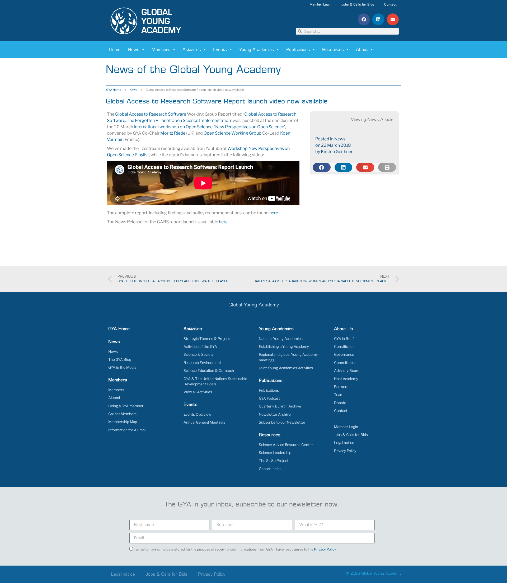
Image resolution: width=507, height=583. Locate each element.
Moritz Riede (172, 133)
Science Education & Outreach (209, 370)
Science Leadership (275, 453)
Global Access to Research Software (150, 114)
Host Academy (346, 379)
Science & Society (199, 354)
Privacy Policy (345, 451)
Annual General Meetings (204, 422)
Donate (340, 403)
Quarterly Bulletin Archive (280, 406)
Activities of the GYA (200, 346)
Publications (298, 50)
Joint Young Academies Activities (286, 368)
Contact (390, 4)
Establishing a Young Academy (284, 346)
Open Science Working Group (232, 133)
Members (161, 50)
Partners (341, 387)
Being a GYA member (125, 406)
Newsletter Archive (275, 414)
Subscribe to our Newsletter (282, 422)
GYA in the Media (122, 367)
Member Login (320, 4)
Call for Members (122, 414)
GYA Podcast (269, 398)
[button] (364, 19)
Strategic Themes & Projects (207, 338)
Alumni (114, 398)
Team (338, 394)
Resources (333, 50)
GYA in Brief (344, 338)
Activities (191, 50)
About (362, 50)
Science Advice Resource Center (286, 445)
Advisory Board (346, 370)
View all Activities (198, 392)
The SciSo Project (273, 460)
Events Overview (197, 414)
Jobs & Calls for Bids (357, 4)
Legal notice (344, 442)
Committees (344, 363)
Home (114, 50)
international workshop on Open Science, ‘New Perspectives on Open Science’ (209, 126)
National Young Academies (281, 338)
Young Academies (256, 50)
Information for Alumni (126, 430)
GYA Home (113, 90)
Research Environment (202, 363)
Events (220, 50)
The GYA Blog (119, 359)
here (273, 212)
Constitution (344, 346)
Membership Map (122, 422)
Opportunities (270, 469)
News (133, 50)
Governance (344, 354)
